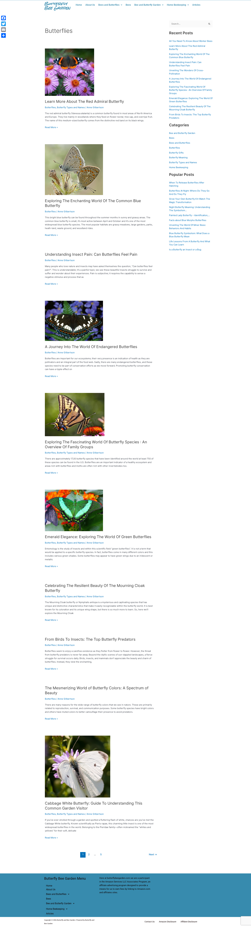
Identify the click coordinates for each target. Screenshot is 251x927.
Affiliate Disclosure (189, 921)
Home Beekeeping (176, 4)
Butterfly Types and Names (71, 107)
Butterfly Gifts (176, 152)
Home (79, 4)
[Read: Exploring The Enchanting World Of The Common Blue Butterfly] (74, 169)
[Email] (3, 30)
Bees (128, 4)
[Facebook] (3, 18)
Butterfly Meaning (178, 157)
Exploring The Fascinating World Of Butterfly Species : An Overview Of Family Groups (190, 90)
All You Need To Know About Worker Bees (190, 41)
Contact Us (150, 921)
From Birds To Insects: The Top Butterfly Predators (90, 639)
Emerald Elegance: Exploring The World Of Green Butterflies (98, 537)
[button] (110, 5)
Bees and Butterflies (108, 4)
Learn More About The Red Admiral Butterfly (84, 101)
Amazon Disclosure (167, 921)
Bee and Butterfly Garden (147, 4)
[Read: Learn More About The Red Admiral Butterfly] (69, 72)
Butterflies (50, 107)
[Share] (3, 35)
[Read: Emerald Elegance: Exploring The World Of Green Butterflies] (74, 510)
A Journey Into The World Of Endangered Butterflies (91, 346)
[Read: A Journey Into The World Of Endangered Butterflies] (74, 320)
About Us (90, 4)
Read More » (51, 127)
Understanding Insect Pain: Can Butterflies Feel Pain (91, 254)
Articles (196, 4)
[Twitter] (3, 24)
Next (153, 854)
